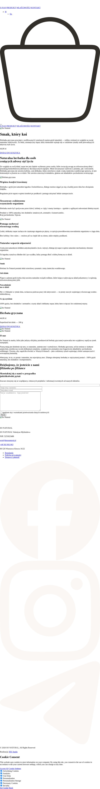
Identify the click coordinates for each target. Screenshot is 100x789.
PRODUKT (11, 8)
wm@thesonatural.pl (8, 440)
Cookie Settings (15, 769)
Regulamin (9, 453)
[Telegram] (50, 743)
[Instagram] (50, 660)
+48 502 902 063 (6, 445)
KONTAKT (35, 8)
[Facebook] (50, 559)
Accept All (4, 769)
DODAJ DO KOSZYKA (10, 153)
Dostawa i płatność (12, 457)
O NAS (3, 8)
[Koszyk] (50, 122)
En (11, 14)
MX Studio (13, 752)
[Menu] (1, 124)
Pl (5, 12)
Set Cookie (4, 788)
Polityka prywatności (13, 455)
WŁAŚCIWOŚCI (23, 8)
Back (11, 788)
